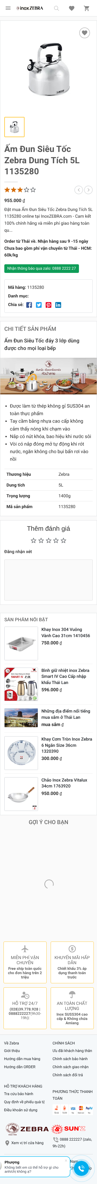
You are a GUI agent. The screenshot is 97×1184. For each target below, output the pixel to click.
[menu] (8, 8)
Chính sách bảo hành (70, 1059)
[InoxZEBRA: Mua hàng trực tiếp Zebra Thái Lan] (29, 8)
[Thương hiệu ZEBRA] (27, 1128)
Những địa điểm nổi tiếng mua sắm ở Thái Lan (65, 714)
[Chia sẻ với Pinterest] (48, 304)
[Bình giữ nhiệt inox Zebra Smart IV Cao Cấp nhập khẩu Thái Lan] (21, 684)
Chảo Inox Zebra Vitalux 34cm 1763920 (64, 783)
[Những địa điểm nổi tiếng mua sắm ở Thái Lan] (21, 717)
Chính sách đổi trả (68, 1075)
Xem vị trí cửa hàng (27, 1143)
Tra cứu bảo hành (18, 1094)
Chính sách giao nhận (71, 1067)
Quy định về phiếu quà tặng (24, 1102)
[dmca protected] (68, 1129)
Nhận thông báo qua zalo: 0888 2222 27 (41, 268)
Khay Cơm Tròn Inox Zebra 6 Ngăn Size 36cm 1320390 (66, 745)
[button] (56, 8)
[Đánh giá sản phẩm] (20, 190)
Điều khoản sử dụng (20, 1110)
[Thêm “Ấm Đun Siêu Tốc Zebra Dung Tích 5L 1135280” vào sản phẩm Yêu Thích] (84, 32)
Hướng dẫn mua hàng (22, 1059)
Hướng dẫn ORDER (19, 1067)
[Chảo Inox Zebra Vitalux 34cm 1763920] (21, 794)
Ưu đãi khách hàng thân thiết (73, 1051)
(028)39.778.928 (24, 1009)
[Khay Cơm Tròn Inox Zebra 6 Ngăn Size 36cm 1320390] (21, 753)
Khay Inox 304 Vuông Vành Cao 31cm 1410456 (65, 632)
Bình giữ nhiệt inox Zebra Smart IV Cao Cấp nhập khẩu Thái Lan (65, 676)
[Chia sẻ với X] (38, 304)
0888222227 (19, 1014)
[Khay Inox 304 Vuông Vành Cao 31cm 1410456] (21, 643)
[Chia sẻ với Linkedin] (58, 304)
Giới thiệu (12, 1051)
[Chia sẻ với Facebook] (29, 304)
